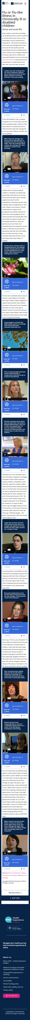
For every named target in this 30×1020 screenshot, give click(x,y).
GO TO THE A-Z (11, 996)
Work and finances (8, 60)
